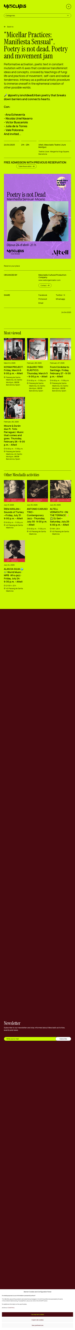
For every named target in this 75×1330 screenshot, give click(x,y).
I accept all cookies (37, 1314)
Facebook (42, 295)
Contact (43, 285)
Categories (10, 15)
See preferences (37, 1325)
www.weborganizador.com (49, 280)
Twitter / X (60, 295)
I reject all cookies (38, 1320)
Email (40, 303)
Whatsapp (60, 299)
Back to (10, 26)
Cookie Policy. (11, 1307)
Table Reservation (25, 166)
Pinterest (42, 299)
